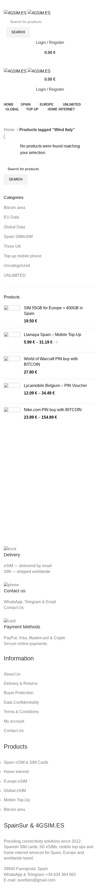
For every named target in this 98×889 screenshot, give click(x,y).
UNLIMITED (15, 275)
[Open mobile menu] (49, 63)
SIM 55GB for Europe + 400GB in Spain (53, 311)
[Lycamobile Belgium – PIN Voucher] (12, 391)
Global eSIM (15, 790)
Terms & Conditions (21, 712)
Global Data (14, 227)
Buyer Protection (18, 693)
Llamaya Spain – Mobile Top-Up (52, 334)
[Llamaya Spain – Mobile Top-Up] (12, 340)
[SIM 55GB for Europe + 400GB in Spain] (12, 314)
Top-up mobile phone (22, 256)
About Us (12, 674)
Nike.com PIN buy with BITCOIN (53, 410)
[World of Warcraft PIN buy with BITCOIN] (12, 365)
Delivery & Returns (20, 683)
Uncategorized (17, 265)
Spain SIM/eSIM (18, 236)
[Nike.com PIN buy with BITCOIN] (12, 415)
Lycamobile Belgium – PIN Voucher (55, 385)
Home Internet (16, 772)
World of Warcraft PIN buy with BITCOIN (51, 361)
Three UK (12, 246)
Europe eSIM (15, 781)
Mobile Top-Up (17, 800)
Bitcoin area (14, 207)
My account (14, 721)
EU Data (11, 217)
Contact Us (14, 607)
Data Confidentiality (21, 702)
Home (10, 130)
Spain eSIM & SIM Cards (26, 762)
